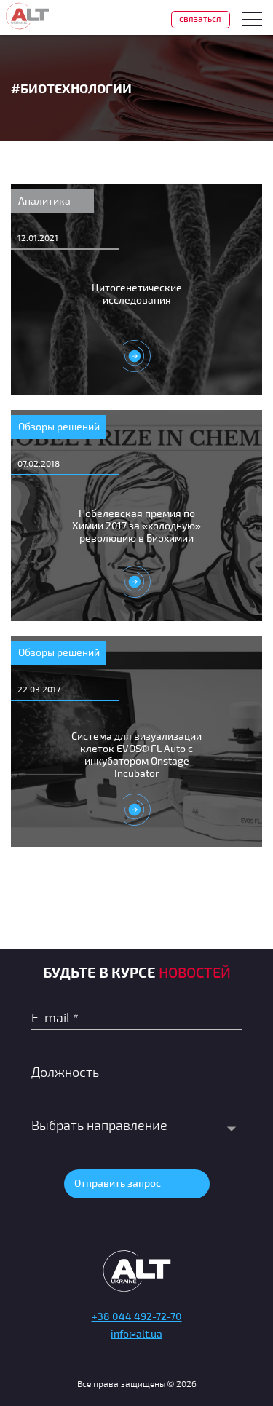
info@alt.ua (136, 1333)
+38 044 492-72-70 (137, 1316)
